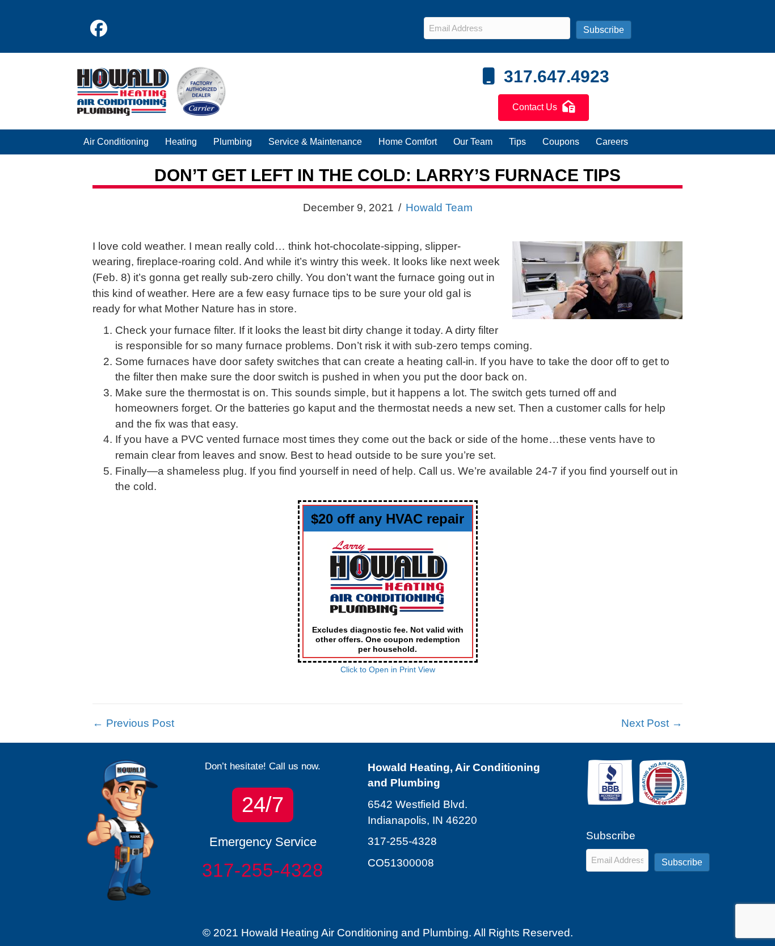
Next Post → (652, 723)
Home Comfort (407, 141)
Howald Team (439, 208)
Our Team (472, 141)
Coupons (560, 141)
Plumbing (232, 141)
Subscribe (603, 30)
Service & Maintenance (315, 141)
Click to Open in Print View (387, 669)
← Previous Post (133, 723)
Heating (181, 141)
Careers (612, 141)
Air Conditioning (116, 141)
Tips (517, 141)
